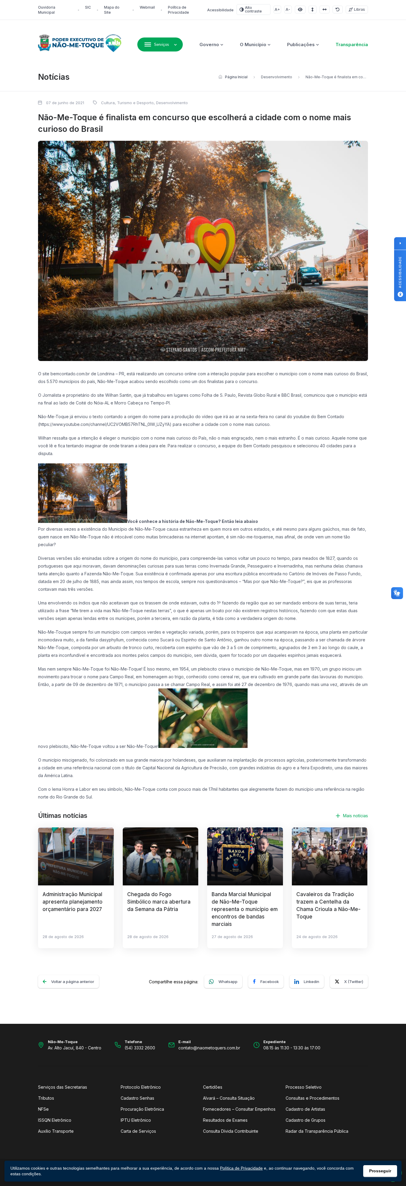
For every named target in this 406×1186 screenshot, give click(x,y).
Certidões (212, 1087)
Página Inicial (236, 77)
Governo (209, 44)
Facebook (269, 981)
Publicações (301, 44)
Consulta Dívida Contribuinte (230, 1131)
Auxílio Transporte (56, 1131)
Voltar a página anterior (72, 981)
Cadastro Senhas (137, 1098)
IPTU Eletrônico (136, 1120)
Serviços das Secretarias (62, 1087)
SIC (88, 7)
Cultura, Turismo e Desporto (127, 102)
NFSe (43, 1109)
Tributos (46, 1098)
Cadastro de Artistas (305, 1109)
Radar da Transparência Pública (317, 1131)
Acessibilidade (220, 10)
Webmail (147, 7)
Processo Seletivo (304, 1087)
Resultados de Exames (225, 1120)
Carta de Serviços (138, 1131)
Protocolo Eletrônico (141, 1087)
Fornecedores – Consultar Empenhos (239, 1109)
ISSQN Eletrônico (54, 1120)
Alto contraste (253, 9)
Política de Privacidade (241, 1168)
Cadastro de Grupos (305, 1120)
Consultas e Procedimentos (312, 1098)
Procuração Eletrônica (142, 1109)
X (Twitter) (353, 981)
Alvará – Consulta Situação (229, 1098)
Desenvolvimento (276, 77)
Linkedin (311, 981)
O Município (253, 44)
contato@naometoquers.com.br (209, 1047)
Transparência (352, 44)
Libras (359, 9)
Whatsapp (227, 981)
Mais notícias (355, 815)
